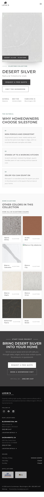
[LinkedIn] (13, 411)
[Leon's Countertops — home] (5, 4)
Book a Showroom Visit (22, 372)
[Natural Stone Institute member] (21, 475)
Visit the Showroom (15, 89)
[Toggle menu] (40, 4)
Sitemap (4, 489)
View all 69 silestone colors (15, 212)
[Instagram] (4, 411)
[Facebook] (8, 411)
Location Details (8, 432)
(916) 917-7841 (6, 445)
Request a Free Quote (16, 82)
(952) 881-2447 (28, 379)
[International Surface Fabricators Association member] (8, 475)
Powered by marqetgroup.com (18, 489)
